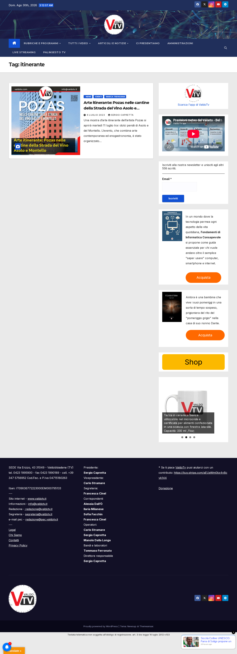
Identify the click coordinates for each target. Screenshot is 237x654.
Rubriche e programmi (41, 43)
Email (167, 179)
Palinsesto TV (54, 52)
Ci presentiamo (148, 43)
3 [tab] (190, 437)
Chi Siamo (15, 535)
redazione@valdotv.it (38, 509)
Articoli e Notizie (112, 43)
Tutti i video (78, 43)
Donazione (166, 488)
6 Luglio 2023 (96, 115)
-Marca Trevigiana (115, 97)
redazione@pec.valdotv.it (41, 519)
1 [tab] (182, 437)
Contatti (14, 540)
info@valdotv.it (37, 504)
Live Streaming (24, 52)
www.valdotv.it (37, 498)
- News (88, 97)
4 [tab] (194, 437)
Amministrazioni (180, 43)
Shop (193, 361)
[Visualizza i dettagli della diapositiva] (188, 408)
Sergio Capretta (122, 115)
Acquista (203, 277)
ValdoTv (180, 467)
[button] (225, 48)
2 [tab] (186, 437)
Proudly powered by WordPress (100, 626)
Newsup (131, 626)
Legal (12, 530)
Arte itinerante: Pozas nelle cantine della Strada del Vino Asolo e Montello (116, 108)
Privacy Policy (18, 545)
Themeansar (146, 626)
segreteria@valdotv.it (38, 514)
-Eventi (98, 97)
